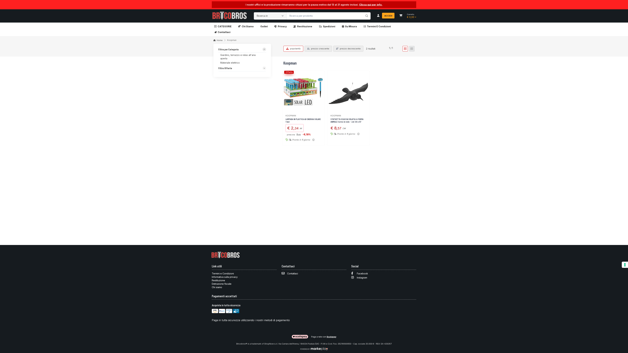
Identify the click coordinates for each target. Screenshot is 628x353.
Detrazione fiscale (221, 283)
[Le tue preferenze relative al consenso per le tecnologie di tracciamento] (625, 265)
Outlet (264, 26)
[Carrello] (401, 16)
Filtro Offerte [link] (225, 68)
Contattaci (224, 32)
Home (220, 40)
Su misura (351, 26)
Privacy (282, 26)
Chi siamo (248, 26)
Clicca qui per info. (370, 4)
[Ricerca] (366, 12)
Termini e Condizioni (379, 26)
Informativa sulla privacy (225, 277)
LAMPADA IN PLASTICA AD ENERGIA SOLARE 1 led (303, 120)
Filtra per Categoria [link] (228, 49)
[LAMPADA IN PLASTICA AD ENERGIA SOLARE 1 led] (303, 92)
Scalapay (331, 337)
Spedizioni (329, 26)
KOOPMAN (291, 115)
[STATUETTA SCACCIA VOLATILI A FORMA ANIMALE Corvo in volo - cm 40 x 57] (348, 92)
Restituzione (304, 26)
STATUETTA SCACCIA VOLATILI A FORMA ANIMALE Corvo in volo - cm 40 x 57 (347, 120)
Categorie (225, 26)
